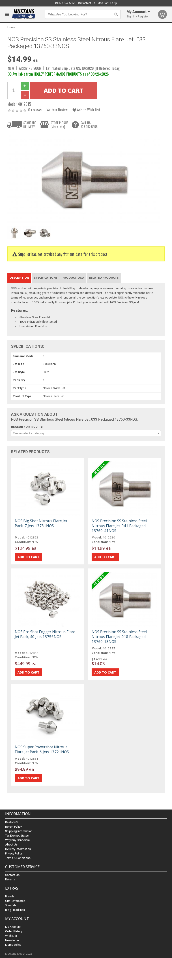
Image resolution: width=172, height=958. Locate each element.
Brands (9, 896)
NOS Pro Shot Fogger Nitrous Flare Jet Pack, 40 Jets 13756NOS (45, 634)
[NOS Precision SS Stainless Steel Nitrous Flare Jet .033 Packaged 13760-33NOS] (83, 178)
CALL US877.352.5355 (88, 124)
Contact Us (88, 3)
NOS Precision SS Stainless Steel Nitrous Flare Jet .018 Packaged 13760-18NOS (119, 636)
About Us (11, 844)
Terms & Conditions (17, 858)
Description (19, 278)
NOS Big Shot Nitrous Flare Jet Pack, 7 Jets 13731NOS (41, 523)
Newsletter (12, 940)
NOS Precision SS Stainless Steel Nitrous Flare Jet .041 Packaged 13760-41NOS (119, 525)
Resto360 (11, 822)
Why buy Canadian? (17, 840)
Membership (13, 944)
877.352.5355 (66, 3)
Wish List (11, 935)
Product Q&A (73, 278)
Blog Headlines (15, 909)
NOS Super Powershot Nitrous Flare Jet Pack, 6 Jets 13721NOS (42, 749)
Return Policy (13, 826)
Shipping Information (18, 831)
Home (11, 27)
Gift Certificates (15, 901)
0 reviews (35, 109)
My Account (13, 926)
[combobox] (86, 433)
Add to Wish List (88, 109)
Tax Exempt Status (17, 835)
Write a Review (57, 109)
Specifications (46, 278)
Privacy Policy (13, 853)
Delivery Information (18, 849)
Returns (10, 879)
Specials (10, 905)
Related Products (104, 278)
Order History (13, 931)
